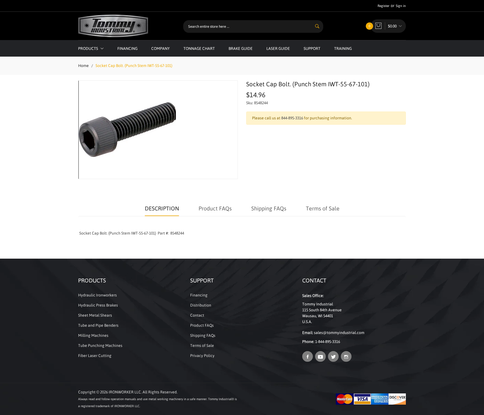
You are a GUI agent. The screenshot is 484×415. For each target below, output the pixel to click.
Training (343, 48)
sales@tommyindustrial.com (339, 332)
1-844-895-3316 (327, 341)
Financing (127, 48)
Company (160, 48)
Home (83, 65)
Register (383, 6)
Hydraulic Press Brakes (98, 305)
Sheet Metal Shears (95, 315)
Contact (197, 315)
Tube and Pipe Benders (98, 325)
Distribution (200, 305)
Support (312, 48)
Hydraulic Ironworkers (97, 295)
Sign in (401, 6)
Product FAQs (215, 208)
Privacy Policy (202, 355)
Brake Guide (241, 48)
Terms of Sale (322, 208)
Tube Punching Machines (100, 345)
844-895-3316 (292, 118)
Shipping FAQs (268, 208)
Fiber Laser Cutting (94, 355)
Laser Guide (278, 48)
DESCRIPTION (162, 208)
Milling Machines (93, 335)
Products (88, 48)
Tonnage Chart (199, 48)
